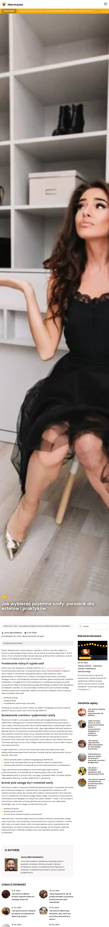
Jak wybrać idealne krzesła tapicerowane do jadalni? (96, 712)
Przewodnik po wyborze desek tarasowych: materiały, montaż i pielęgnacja (96, 758)
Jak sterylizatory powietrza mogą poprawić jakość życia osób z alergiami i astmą (54, 11)
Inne (4, 597)
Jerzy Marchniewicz (13, 633)
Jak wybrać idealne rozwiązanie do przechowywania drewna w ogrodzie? (96, 783)
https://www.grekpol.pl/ (54, 668)
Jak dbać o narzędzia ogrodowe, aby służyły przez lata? (96, 771)
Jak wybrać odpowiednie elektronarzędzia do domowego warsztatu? (95, 745)
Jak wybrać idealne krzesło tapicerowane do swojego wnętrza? (23, 897)
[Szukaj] (80, 626)
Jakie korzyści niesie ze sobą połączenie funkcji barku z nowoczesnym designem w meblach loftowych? (96, 728)
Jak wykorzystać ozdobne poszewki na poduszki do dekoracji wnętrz (24, 914)
